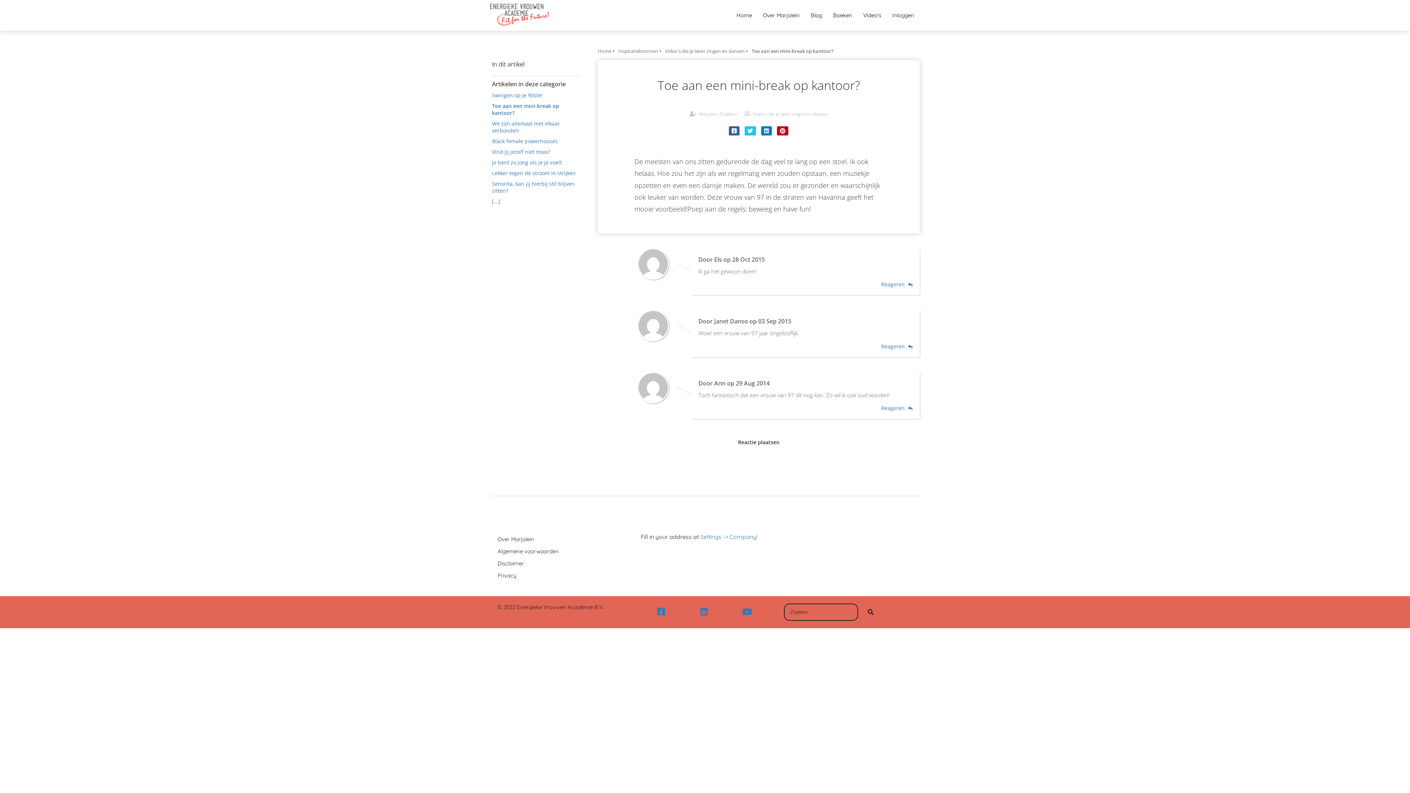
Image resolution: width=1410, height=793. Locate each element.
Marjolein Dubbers (718, 114)
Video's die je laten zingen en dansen (790, 114)
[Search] (870, 612)
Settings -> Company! (729, 536)
